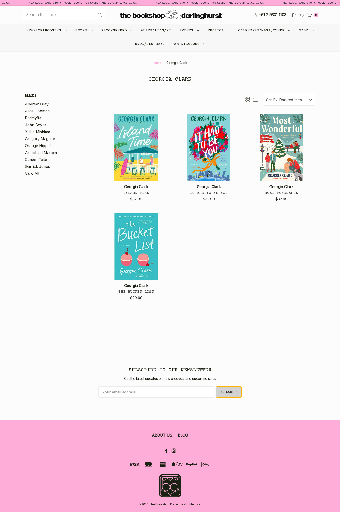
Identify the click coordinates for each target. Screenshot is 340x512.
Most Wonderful (281, 193)
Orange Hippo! (38, 145)
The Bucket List (136, 292)
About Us (162, 435)
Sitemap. (195, 504)
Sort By (271, 100)
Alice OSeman (37, 111)
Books (82, 30)
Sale (304, 30)
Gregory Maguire (40, 138)
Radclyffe (33, 118)
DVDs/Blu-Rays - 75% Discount (168, 44)
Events (187, 30)
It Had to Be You (209, 193)
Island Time (136, 193)
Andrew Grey (37, 104)
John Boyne (36, 125)
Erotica (217, 30)
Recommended (115, 30)
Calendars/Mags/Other (262, 30)
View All (32, 173)
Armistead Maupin (41, 152)
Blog (183, 435)
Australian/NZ (156, 30)
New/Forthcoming (44, 30)
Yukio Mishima (37, 131)
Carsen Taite (36, 159)
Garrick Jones (37, 166)
